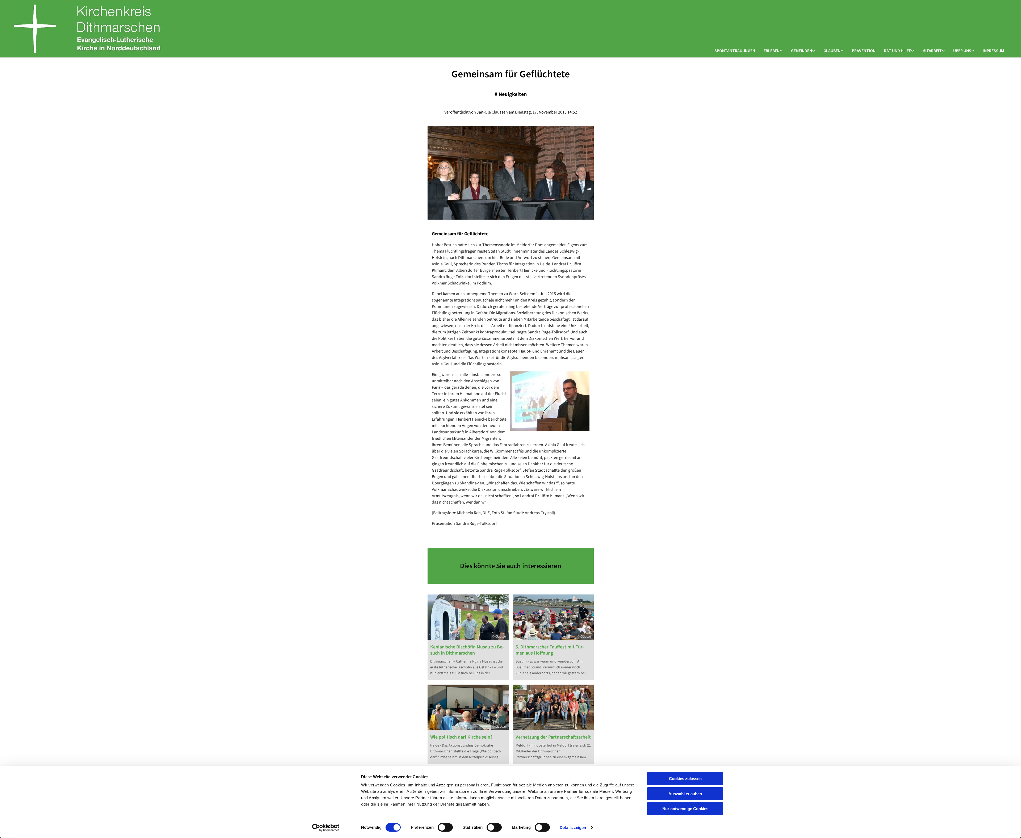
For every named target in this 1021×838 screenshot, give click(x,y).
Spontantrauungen (734, 50)
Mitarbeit (932, 50)
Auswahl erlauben (685, 793)
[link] (773, 51)
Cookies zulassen (685, 778)
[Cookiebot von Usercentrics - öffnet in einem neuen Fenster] (326, 828)
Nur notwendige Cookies (685, 808)
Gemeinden (801, 50)
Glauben (831, 50)
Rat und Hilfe (897, 50)
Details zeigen (573, 827)
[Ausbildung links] (943, 51)
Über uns (962, 50)
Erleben (772, 50)
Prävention (864, 50)
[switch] (445, 827)
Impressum (993, 50)
